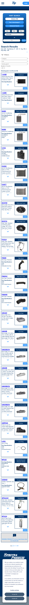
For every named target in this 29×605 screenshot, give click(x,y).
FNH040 (4, 294)
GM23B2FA (6, 404)
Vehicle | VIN (14, 19)
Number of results (5, 66)
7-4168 (4, 74)
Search (24, 40)
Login (25, 3)
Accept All (14, 594)
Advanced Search (14, 26)
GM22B (4, 331)
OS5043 (4, 480)
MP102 (4, 460)
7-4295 (4, 93)
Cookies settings (14, 590)
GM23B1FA (6, 386)
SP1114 (4, 516)
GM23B (4, 368)
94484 (4, 129)
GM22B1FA (6, 349)
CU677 (4, 184)
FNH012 (4, 276)
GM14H (4, 313)
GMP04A (5, 423)
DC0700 (4, 203)
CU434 (4, 166)
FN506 (4, 258)
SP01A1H (5, 498)
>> (17, 546)
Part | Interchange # (14, 22)
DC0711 (4, 221)
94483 (4, 111)
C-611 (4, 148)
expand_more (8, 85)
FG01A (4, 239)
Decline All (14, 598)
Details (25, 88)
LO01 (4, 441)
